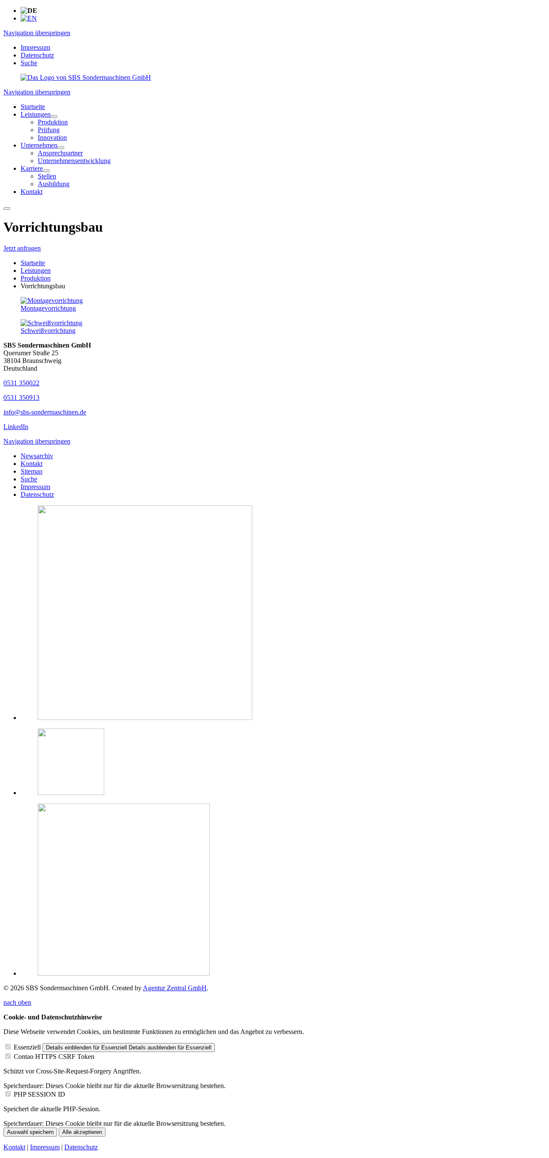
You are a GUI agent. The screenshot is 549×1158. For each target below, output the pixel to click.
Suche (29, 63)
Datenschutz (37, 55)
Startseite (33, 262)
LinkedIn (15, 426)
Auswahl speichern (30, 1132)
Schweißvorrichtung (48, 330)
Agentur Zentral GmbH (175, 988)
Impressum (35, 47)
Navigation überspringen (36, 32)
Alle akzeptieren (82, 1132)
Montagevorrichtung (48, 308)
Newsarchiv (37, 456)
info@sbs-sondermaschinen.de (44, 412)
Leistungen (36, 270)
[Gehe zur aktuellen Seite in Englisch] (29, 18)
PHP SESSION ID (39, 1094)
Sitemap (31, 471)
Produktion (36, 278)
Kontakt (31, 463)
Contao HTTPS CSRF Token (54, 1056)
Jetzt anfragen (22, 248)
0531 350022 (21, 383)
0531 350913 (21, 397)
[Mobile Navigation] (6, 208)
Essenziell (27, 1047)
